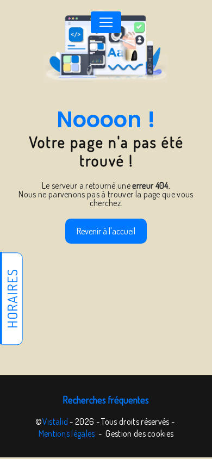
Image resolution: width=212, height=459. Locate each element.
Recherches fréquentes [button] (106, 400)
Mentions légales (67, 433)
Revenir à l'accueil (106, 231)
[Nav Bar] (106, 22)
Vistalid (55, 421)
